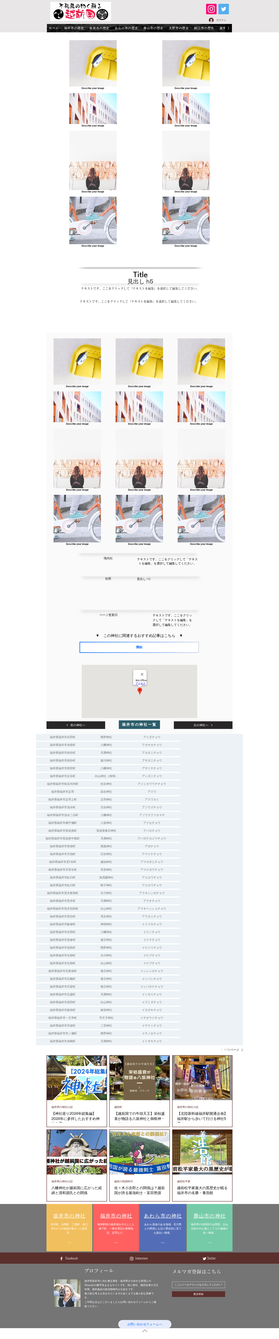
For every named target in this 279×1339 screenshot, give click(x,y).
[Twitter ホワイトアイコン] (204, 1258)
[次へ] (241, 1049)
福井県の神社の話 (62, 1107)
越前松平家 (183, 1181)
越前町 (118, 1107)
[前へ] (223, 1049)
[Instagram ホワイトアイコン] (131, 1258)
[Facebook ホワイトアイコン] (61, 1258)
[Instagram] (211, 9)
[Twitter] (223, 9)
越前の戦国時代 (123, 1181)
